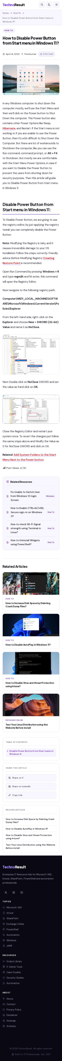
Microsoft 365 (14, 907)
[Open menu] (56, 5)
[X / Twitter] (6, 893)
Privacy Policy (14, 1009)
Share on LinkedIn (21, 786)
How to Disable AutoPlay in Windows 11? (27, 828)
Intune (10, 913)
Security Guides (15, 977)
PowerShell (12, 929)
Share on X (17, 777)
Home (6, 13)
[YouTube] (21, 893)
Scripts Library (14, 961)
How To (17, 13)
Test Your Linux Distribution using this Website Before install (30, 846)
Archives (11, 1026)
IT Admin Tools (14, 966)
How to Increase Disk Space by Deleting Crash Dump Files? (30, 821)
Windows (11, 940)
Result (14, 5)
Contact (11, 1004)
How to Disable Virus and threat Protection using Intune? (29, 837)
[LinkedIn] (13, 893)
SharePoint (12, 918)
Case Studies (14, 972)
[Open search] (42, 5)
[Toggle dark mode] (49, 5)
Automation (13, 934)
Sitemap (11, 1020)
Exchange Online (15, 924)
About (10, 998)
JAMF (9, 945)
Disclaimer (12, 1015)
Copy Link (17, 795)
